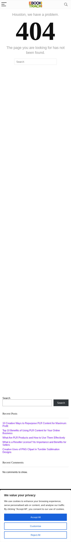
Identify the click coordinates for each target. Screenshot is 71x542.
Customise (35, 526)
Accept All (36, 517)
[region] (35, 516)
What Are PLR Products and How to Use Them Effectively (33, 437)
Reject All (35, 535)
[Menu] (4, 4)
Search (6, 398)
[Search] (66, 4)
